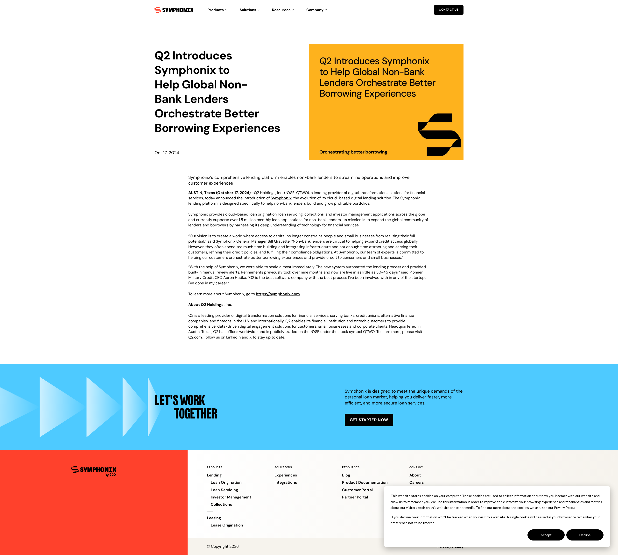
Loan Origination (226, 482)
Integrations (285, 482)
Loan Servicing (224, 489)
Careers (416, 482)
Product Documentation (365, 482)
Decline (585, 535)
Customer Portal (357, 489)
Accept (546, 535)
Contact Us (448, 10)
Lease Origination (227, 525)
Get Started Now (369, 419)
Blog (346, 475)
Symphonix (281, 198)
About (415, 475)
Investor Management (231, 497)
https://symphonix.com (278, 293)
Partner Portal (355, 497)
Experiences (285, 475)
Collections (221, 504)
